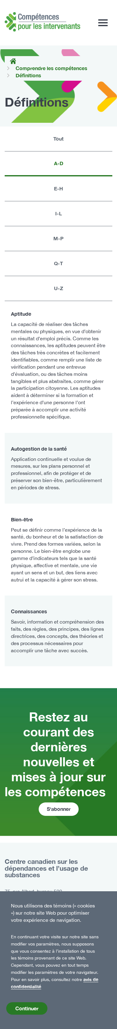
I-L (58, 213)
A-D (58, 163)
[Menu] (103, 22)
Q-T (58, 263)
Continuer (26, 1008)
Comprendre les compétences (51, 68)
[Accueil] (42, 21)
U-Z (58, 288)
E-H (58, 188)
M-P (58, 238)
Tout (58, 138)
